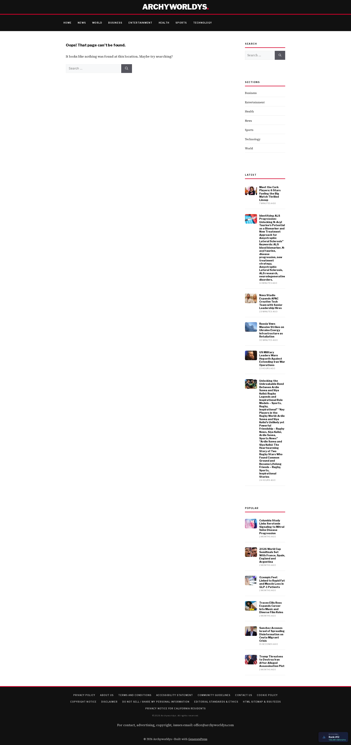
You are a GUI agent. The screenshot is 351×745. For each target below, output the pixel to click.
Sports (181, 22)
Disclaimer (109, 701)
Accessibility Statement (174, 695)
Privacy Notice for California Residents (175, 708)
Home (67, 22)
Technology (202, 22)
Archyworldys (174, 6)
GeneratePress (197, 739)
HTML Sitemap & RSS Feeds (262, 701)
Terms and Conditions (134, 695)
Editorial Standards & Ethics (216, 701)
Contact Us (243, 695)
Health (164, 22)
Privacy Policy (84, 695)
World (97, 22)
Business (115, 22)
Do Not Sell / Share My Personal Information (155, 701)
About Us (107, 695)
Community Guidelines (214, 695)
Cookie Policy (267, 695)
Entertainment (140, 22)
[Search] (126, 68)
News (82, 22)
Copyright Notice (83, 701)
